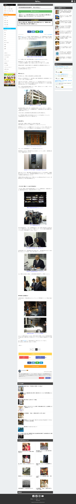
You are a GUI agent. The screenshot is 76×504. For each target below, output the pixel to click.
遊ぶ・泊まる (6, 42)
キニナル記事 (8, 6)
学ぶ (5, 38)
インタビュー (6, 26)
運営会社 (5, 63)
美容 (5, 34)
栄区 (21, 36)
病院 (5, 44)
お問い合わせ (6, 69)
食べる (5, 30)
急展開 (38, 59)
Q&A (5, 59)
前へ (31, 349)
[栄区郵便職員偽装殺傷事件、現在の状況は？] (41, 32)
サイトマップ (6, 61)
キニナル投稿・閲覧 (9, 8)
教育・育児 (6, 22)
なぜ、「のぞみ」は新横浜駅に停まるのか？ (61, 74)
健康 (5, 48)
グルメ (5, 18)
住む (5, 36)
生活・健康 (6, 24)
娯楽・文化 (6, 20)
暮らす (5, 40)
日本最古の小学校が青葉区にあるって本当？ (61, 66)
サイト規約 (6, 65)
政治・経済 (6, 16)
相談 (5, 46)
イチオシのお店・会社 (9, 10)
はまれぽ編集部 (49, 34)
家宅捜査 (24, 340)
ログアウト (6, 71)
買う (5, 32)
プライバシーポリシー (8, 67)
